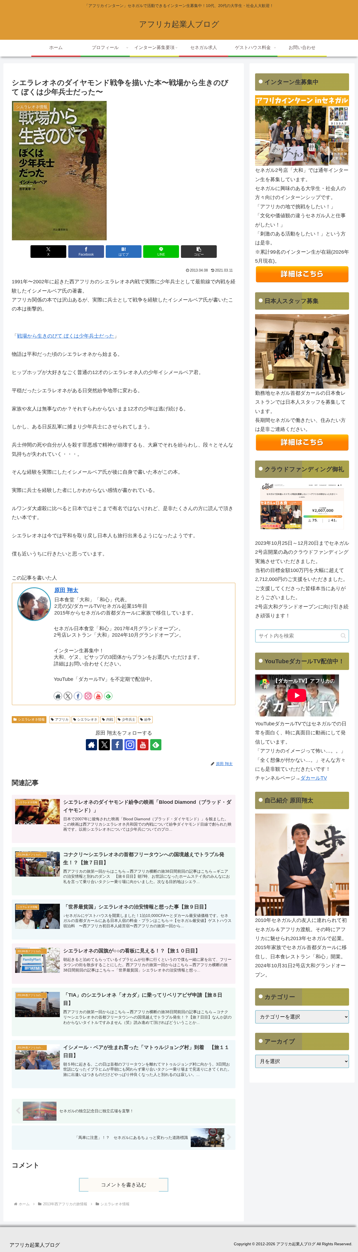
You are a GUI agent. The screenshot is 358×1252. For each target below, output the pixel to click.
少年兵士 (128, 719)
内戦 (109, 719)
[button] (199, 251)
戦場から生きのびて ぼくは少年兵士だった (65, 336)
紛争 (147, 719)
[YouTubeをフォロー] (98, 696)
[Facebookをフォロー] (78, 696)
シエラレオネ (87, 719)
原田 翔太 (66, 590)
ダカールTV (313, 778)
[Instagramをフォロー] (88, 696)
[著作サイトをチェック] (58, 696)
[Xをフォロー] (68, 696)
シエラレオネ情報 (31, 719)
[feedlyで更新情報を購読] (108, 696)
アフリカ (62, 719)
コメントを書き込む (123, 1185)
